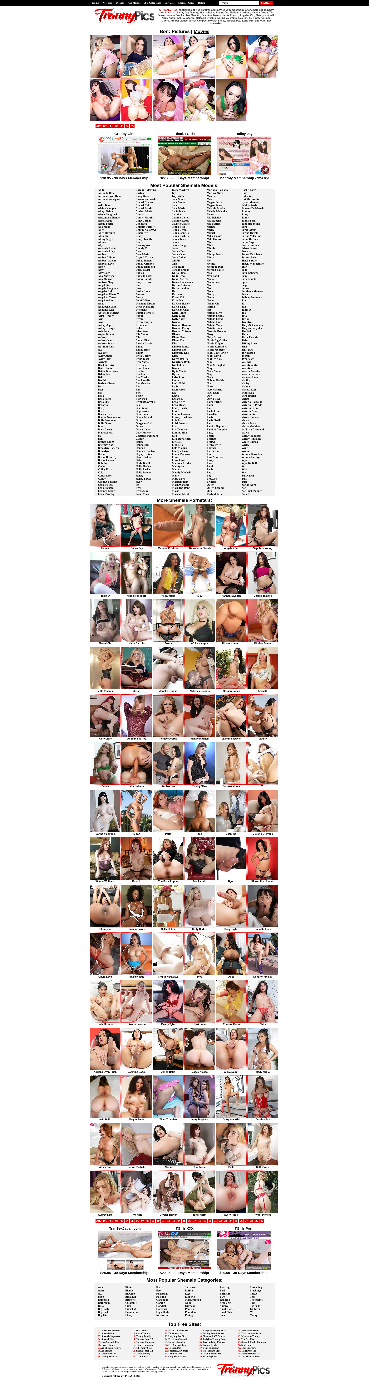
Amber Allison (106, 257)
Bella (101, 395)
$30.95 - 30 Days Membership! (125, 178)
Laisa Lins (178, 377)
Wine (245, 448)
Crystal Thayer (144, 257)
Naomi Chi (213, 303)
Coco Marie (142, 254)
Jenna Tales (178, 239)
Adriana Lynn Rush (109, 196)
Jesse (175, 248)
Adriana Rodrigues (109, 199)
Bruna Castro (106, 460)
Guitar (140, 438)
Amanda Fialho (107, 248)
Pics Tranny (142, 1330)
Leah (175, 386)
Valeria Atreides (251, 371)
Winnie (246, 451)
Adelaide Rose (106, 193)
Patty (210, 432)
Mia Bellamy (214, 217)
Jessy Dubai (179, 257)
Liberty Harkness (182, 417)
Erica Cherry (143, 355)
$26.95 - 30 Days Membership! (125, 1273)
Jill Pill (176, 260)
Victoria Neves (250, 411)
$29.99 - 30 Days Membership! (244, 1273)
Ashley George (106, 328)
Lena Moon (178, 405)
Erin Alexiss (142, 362)
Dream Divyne (144, 322)
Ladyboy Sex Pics (177, 1336)
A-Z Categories (152, 2)
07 (142, 1220)
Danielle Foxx (144, 276)
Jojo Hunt (178, 266)
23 (225, 1220)
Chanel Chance (144, 202)
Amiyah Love (106, 263)
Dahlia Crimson (145, 263)
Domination (132, 1312)
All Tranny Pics (121, 1375)
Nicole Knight (215, 343)
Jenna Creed (179, 229)
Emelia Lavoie (144, 343)
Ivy (174, 193)
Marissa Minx (215, 193)
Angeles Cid (105, 291)
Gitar (139, 420)
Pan (209, 408)
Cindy (139, 236)
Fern (138, 392)
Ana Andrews (106, 276)
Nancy (210, 294)
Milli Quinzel (214, 239)
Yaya (244, 460)
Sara (244, 226)
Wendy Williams (251, 438)
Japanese (190, 1287)
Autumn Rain (106, 346)
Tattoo (254, 1293)
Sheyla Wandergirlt (253, 263)
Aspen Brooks (106, 334)
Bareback (103, 1299)
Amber (102, 254)
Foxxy (139, 395)
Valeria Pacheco (251, 374)
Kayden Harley (181, 303)
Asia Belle (103, 331)
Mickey (211, 226)
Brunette (130, 1299)
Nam (209, 285)
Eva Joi (140, 371)
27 (246, 1220)
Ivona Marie (143, 494)
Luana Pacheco (181, 454)
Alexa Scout (105, 220)
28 (251, 1220)
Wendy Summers (251, 435)
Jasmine (176, 214)
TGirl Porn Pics (249, 1350)
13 (173, 1220)
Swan (245, 294)
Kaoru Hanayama (182, 282)
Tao (244, 312)
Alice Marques (106, 233)
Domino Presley (145, 312)
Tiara (245, 334)
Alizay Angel (105, 239)
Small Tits (226, 1312)
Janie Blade (178, 211)
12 (168, 1220)
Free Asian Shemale (178, 1339)
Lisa (174, 435)
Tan (244, 306)
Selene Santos (249, 248)
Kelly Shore (179, 319)
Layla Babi (178, 383)
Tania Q (246, 309)
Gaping (160, 1302)
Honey (139, 475)
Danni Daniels (144, 279)
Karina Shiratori (182, 285)
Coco (138, 251)
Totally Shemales (109, 1356)
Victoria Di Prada (252, 405)
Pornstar (225, 1293)
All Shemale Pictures (111, 1348)
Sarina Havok (250, 233)
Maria (175, 491)
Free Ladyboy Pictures (214, 1342)
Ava (100, 349)
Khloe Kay (178, 340)
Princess (211, 481)
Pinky (210, 460)
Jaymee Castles (180, 223)
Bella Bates (104, 398)
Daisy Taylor (143, 269)
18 (199, 1220)
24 (230, 1220)
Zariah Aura (249, 484)
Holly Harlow (143, 466)
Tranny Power (108, 1353)
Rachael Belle (214, 494)
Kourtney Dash (181, 362)
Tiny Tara (247, 349)
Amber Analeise (107, 260)
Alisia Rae (104, 236)
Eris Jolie (141, 365)
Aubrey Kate (105, 340)
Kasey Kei (178, 297)
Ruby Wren (248, 196)
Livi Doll (177, 441)
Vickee (245, 398)
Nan (209, 288)
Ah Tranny (106, 1350)
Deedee (140, 294)
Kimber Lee (179, 349)
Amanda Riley (106, 251)
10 (158, 1220)
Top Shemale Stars (250, 1356)
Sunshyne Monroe (252, 291)
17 (194, 1220)
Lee (174, 392)
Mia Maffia (213, 223)
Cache (101, 466)
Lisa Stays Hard (181, 438)
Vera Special (249, 395)
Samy (245, 214)
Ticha (245, 340)
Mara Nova (178, 478)
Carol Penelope (107, 494)
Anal (101, 1287)
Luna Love (178, 460)
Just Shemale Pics (110, 1342)
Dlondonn (141, 309)
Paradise (212, 414)
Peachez (211, 438)
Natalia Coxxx (215, 319)
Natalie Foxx (214, 322)
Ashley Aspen (105, 325)
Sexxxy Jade (249, 257)
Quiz (209, 491)
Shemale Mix (107, 1333)
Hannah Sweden (145, 451)
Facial (159, 1287)
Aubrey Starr (106, 343)
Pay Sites (170, 2)
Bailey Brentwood (108, 371)
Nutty (210, 386)
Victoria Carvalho (252, 401)
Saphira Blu (249, 220)
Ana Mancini (105, 279)
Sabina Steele (249, 205)
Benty (101, 408)
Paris (210, 417)
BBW (101, 1306)
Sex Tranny (247, 1345)
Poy (209, 475)
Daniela (140, 272)
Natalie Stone (214, 328)
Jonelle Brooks (180, 269)
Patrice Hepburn (216, 426)
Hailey (139, 441)
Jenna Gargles (180, 233)
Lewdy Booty (179, 408)
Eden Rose (142, 331)
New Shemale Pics (250, 1330)
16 (189, 1220)
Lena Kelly (178, 401)
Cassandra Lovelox (147, 199)
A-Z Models (134, 2)
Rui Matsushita (250, 199)
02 (116, 126)
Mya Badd (213, 276)
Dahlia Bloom (144, 260)
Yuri (244, 481)
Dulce (139, 328)
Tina (244, 346)
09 (153, 1220)
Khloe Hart (178, 337)
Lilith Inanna (180, 423)
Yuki (244, 478)
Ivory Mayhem (180, 190)
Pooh (210, 469)
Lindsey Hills (179, 432)
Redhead (225, 1299)
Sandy (245, 217)
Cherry (140, 214)
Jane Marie (178, 208)
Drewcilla (141, 325)
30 (262, 1220)
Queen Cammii (215, 487)
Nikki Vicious (214, 358)
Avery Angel (105, 355)
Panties (189, 1309)
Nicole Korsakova (217, 346)
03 (122, 126)
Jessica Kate (179, 254)
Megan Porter (215, 202)
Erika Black (143, 358)
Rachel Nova (249, 190)
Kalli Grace (178, 276)
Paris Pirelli (214, 420)
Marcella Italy (180, 481)
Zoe (244, 487)
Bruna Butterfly (107, 457)
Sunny (245, 288)
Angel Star (104, 285)
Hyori (139, 481)
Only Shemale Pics (177, 1356)
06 (137, 1220)
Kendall (176, 322)
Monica (211, 263)
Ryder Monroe (250, 202)
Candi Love (104, 475)
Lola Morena (179, 448)
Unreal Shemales (176, 1342)
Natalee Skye (214, 312)
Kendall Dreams (181, 325)
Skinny (224, 1306)
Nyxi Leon (213, 392)
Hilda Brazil (143, 463)
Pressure (212, 478)
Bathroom (104, 1302)
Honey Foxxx (143, 478)
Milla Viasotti (215, 236)
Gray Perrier (143, 432)
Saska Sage (248, 242)
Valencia (246, 362)
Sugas (245, 285)
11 (163, 1220)
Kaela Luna (179, 272)
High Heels (162, 1312)
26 (241, 1220)
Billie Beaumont (107, 420)
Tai (243, 303)
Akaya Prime (105, 211)
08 (147, 1220)
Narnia (211, 306)
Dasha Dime (143, 291)
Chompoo (141, 223)
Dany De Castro (145, 282)
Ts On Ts (255, 1306)
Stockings (255, 1290)
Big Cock (103, 1312)
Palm (210, 405)
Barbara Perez (106, 383)
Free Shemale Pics (177, 1345)
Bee (100, 386)
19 (205, 1220)
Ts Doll (246, 355)
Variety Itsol (249, 389)
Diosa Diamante (145, 306)
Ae (99, 202)
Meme (210, 214)
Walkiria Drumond (253, 429)
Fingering (162, 1293)
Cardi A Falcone (107, 481)
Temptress (247, 322)
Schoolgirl (226, 1302)
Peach (210, 435)
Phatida (211, 448)
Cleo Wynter (143, 245)
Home (95, 2)
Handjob (161, 1306)
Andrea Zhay (105, 282)
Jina (174, 263)
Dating (201, 2)
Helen (139, 460)
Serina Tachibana (252, 254)
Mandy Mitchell (181, 472)
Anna (101, 303)
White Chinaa (250, 441)
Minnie (211, 248)
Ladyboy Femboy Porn (214, 1339)
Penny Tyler (214, 444)
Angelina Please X (108, 294)
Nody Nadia (214, 371)
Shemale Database (145, 1342)
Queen (210, 484)
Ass (100, 1293)
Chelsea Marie (144, 211)
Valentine (247, 368)
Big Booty (103, 1309)
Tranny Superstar (145, 1345)
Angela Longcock (108, 288)
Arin (100, 319)
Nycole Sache (214, 389)
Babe (101, 1296)
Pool (222, 1290)
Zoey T (246, 494)
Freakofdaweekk (145, 401)
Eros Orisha (143, 368)
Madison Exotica (181, 463)
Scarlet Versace (250, 245)
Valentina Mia (250, 365)
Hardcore (161, 1309)
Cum (128, 1306)
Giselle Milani (144, 417)
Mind (210, 245)
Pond (210, 466)
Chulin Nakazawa (146, 229)
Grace (139, 426)
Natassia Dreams (216, 331)
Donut (139, 315)
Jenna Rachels (180, 236)
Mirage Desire (215, 254)
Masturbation (193, 1299)
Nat (209, 309)
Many (175, 475)
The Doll (247, 331)
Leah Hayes (178, 389)
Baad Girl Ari (106, 365)
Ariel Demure (106, 315)
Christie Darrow (145, 226)
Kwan (175, 368)
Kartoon (177, 294)
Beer (100, 389)
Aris (100, 322)
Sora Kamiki (249, 279)
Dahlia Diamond (145, 266)
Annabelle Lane (107, 306)
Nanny (210, 297)
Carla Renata (106, 487)
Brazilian (130, 1296)
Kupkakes (178, 365)
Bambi (102, 380)
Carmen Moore (107, 491)
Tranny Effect (175, 1353)
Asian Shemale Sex (212, 1353)
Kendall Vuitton (181, 331)
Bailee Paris (105, 368)
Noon (210, 377)
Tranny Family (143, 1336)
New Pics (107, 2)
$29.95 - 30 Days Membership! (184, 1273)
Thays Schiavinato (252, 325)
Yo (243, 466)
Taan (244, 300)
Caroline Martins (146, 190)
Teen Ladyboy (143, 1353)
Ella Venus (142, 334)
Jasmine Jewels (180, 217)
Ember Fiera (143, 340)
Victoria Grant (250, 408)
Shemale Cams (186, 2)
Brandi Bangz (106, 441)
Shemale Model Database (253, 1342)
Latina (189, 1290)
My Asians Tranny (250, 1336)
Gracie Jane (143, 429)
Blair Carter (105, 429)
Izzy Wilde (178, 196)
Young (253, 1315)
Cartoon (140, 193)
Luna (175, 457)
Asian (101, 1290)
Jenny (175, 242)
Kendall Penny (180, 328)
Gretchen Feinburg (147, 435)
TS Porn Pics (174, 1348)
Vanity (245, 383)
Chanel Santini (144, 208)
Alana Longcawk (108, 214)
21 (215, 1220)
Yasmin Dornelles (252, 454)
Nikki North (214, 355)
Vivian (245, 420)
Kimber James (180, 346)
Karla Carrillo (180, 288)
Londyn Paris (180, 451)
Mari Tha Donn (181, 487)
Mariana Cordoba (217, 190)
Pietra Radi (213, 451)
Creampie (131, 1302)
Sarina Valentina (251, 236)
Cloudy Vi (141, 248)
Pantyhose (191, 1312)
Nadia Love (213, 282)
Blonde (129, 1290)
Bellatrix (103, 405)
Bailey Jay (104, 374)
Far (138, 389)
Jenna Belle (178, 226)
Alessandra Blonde (109, 217)
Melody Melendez (217, 211)
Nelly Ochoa (214, 337)
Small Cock (226, 1309)
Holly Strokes (143, 472)
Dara (138, 288)
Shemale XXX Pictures (214, 1336)
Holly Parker (143, 469)
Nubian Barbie (215, 380)
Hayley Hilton (144, 454)
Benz (101, 411)
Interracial (162, 1315)
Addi (101, 190)
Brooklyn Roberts (108, 448)
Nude (188, 1302)
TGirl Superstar (211, 1348)
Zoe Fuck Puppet (252, 491)
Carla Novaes (105, 484)
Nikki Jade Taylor (217, 352)
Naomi (210, 300)
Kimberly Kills (180, 352)
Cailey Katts (105, 469)
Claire (139, 242)
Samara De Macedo (253, 208)
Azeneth (102, 362)
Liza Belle (177, 444)
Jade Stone (178, 199)
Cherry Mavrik (144, 217)
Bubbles (102, 463)
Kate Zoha (178, 300)
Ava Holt (103, 352)
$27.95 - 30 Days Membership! (184, 178)
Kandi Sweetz (180, 279)
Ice (137, 484)
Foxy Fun (141, 398)
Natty (210, 334)
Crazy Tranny (108, 1345)
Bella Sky (103, 401)
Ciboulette (142, 233)
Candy (102, 478)
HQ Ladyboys (210, 1356)
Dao (138, 285)
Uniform (255, 1309)
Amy (101, 269)
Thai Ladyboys (248, 1348)
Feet (158, 1290)
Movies (120, 2)
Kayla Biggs (179, 306)
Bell (100, 392)
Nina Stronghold (216, 365)
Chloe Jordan (143, 220)
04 (127, 126)
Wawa (245, 432)
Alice (101, 229)
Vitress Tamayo (250, 417)
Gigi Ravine (143, 411)
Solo (222, 1315)
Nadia (210, 279)
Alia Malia (104, 226)
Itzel (138, 487)
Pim (209, 454)
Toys (252, 1302)
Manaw (176, 469)
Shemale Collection (110, 1330)
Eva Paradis (143, 380)
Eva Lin (140, 374)
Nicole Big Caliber (217, 340)
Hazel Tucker (143, 457)
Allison (102, 242)
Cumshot (130, 1309)
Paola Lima (213, 411)
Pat (209, 423)
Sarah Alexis (249, 229)
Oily (209, 395)
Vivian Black (249, 423)
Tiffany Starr (249, 343)
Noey (210, 374)
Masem (211, 196)
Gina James (142, 414)
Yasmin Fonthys (251, 457)
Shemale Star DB (144, 1339)
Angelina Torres (107, 297)
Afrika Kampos (107, 208)
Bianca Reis (104, 414)
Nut (209, 383)
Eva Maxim (142, 377)
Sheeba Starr (249, 260)
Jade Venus (178, 202)
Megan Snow (214, 205)
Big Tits (102, 1315)
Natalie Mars (214, 325)
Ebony (129, 1315)
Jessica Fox (178, 251)
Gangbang (162, 1299)
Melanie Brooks (216, 208)
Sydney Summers (252, 297)
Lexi (174, 411)
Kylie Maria (179, 371)
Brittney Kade (106, 444)
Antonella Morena (108, 312)
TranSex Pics (247, 1339)
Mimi (210, 242)
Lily (174, 426)
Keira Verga (179, 312)
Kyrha (176, 374)
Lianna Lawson (181, 414)
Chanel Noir (143, 205)
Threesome (256, 1299)
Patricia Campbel (217, 429)
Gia (138, 405)
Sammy (246, 211)
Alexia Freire (105, 223)
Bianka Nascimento (109, 417)
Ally (100, 245)
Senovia (246, 251)
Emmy (139, 352)
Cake (101, 472)
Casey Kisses (143, 196)
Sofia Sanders (250, 272)
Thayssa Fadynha (252, 328)
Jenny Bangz (179, 245)
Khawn (176, 334)
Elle (138, 337)
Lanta (175, 380)
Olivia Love (213, 398)
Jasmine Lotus (180, 220)
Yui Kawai (248, 475)
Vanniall (246, 386)
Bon (100, 438)
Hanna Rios (142, 444)
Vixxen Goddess (251, 426)
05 (132, 126)
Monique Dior (215, 266)
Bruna (101, 454)
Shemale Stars (108, 1339)
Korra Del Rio (180, 358)
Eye (138, 386)
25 (236, 1220)
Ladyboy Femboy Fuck (214, 1330)
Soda (244, 269)
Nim (209, 362)
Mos (209, 272)
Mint (210, 251)
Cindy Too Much (145, 239)
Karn (175, 291)
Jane (174, 205)
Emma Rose (143, 349)
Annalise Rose (106, 309)
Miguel (211, 233)
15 (184, 1220)
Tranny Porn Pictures (213, 1333)
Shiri (244, 266)
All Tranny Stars (144, 1348)
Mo (209, 260)
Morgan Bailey (215, 269)
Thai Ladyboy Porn (251, 1333)
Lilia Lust (177, 420)
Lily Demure (179, 429)
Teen (252, 1296)
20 (210, 1220)
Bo (99, 435)
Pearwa (211, 441)
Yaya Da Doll (249, 463)
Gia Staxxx (142, 408)
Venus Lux (248, 392)
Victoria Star (249, 414)
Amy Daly (104, 272)
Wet (252, 1312)
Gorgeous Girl (144, 423)
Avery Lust (104, 358)
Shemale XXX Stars (178, 1350)
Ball (100, 377)
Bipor (101, 426)
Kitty (175, 355)
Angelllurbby (105, 300)
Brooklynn (104, 451)
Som (244, 276)
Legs (187, 1293)
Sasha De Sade (250, 239)
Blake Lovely (105, 432)
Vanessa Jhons (250, 377)
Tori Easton (248, 352)
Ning (209, 368)
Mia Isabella (214, 220)
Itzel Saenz (142, 491)
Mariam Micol (180, 494)
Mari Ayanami (180, 484)
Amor (101, 266)
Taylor (245, 319)
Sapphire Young (251, 223)
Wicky (245, 444)
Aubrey (102, 337)
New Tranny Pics (211, 1350)
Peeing (189, 1315)
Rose (244, 193)
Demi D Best (143, 300)
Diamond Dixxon (145, 303)
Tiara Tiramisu (250, 337)
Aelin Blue (104, 205)
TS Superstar (175, 1333)
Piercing (224, 1287)
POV (223, 1296)
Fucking (161, 1296)
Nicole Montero (216, 349)
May (209, 199)
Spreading (256, 1287)
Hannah (140, 448)
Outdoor (190, 1306)
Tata (244, 315)
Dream (140, 319)
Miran (210, 257)
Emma (139, 346)
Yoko (244, 469)
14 (179, 1220)
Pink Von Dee (215, 457)
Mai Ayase (178, 466)
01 (111, 126)
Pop (209, 472)
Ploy (209, 463)
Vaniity (246, 380)
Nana (210, 291)
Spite (245, 282)
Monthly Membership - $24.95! (244, 178)
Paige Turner (214, 401)
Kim (174, 343)
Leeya (175, 395)
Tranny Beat (142, 1356)
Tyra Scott (248, 358)
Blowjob (130, 1293)
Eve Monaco (143, 383)
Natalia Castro (215, 315)
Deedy (139, 297)
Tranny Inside (210, 1345)
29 (256, 1220)
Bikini (128, 1287)
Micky (210, 229)
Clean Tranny (143, 1333)
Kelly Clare (178, 315)
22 (220, 1220)
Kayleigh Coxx (180, 309)
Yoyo (244, 472)
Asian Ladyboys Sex (178, 1330)
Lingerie (190, 1296)
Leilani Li (177, 398)
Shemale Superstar (110, 1336)
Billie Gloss (104, 423)
